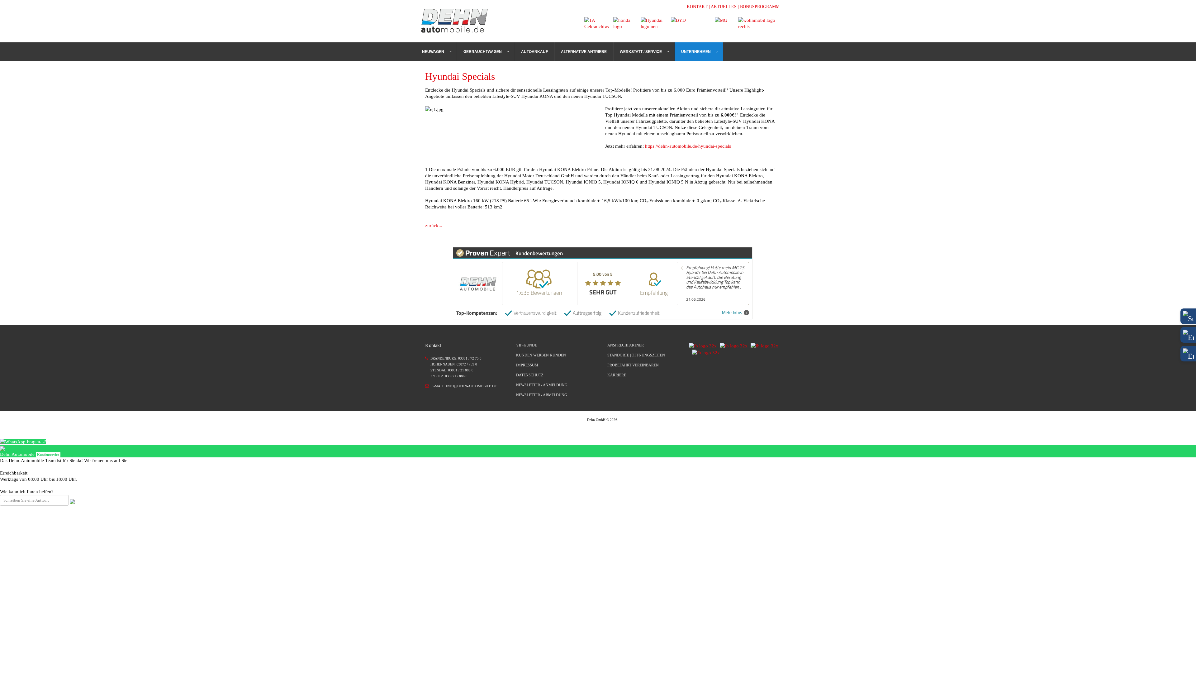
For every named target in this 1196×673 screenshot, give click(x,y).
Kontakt (697, 6)
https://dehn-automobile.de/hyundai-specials (688, 146)
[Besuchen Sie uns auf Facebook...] (703, 345)
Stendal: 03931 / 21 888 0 (451, 370)
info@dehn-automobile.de (471, 386)
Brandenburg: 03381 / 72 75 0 (456, 358)
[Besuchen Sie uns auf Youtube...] (704, 352)
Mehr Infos (732, 312)
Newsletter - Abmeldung (541, 395)
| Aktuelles (723, 6)
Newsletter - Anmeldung (541, 385)
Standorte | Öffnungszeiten (636, 355)
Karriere (616, 375)
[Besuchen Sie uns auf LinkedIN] (763, 345)
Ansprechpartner (625, 345)
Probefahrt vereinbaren (633, 365)
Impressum (527, 365)
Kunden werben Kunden (541, 355)
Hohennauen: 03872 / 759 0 (453, 364)
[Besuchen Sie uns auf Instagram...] (732, 345)
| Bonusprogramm (759, 6)
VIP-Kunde (526, 345)
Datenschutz (529, 375)
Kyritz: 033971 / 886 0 (448, 376)
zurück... (433, 225)
